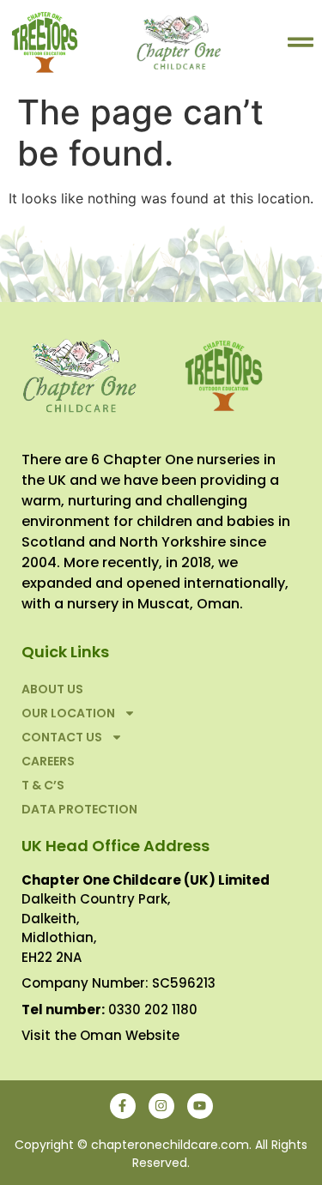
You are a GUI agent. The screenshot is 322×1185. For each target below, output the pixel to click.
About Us (52, 689)
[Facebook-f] (123, 1106)
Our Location (68, 713)
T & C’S (42, 785)
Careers (48, 761)
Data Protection (79, 809)
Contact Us (61, 737)
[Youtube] (200, 1106)
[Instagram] (161, 1106)
